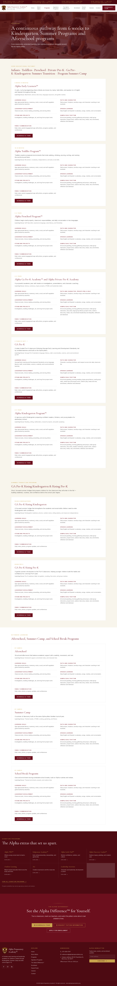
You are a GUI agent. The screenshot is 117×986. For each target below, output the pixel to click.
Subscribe (101, 961)
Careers (91, 8)
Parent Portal (84, 8)
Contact (98, 8)
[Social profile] (3, 966)
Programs (47, 8)
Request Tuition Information (70, 925)
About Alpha (39, 8)
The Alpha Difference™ (66, 8)
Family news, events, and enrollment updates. (99, 952)
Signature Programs (55, 8)
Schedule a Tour (108, 8)
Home (32, 8)
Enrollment (77, 8)
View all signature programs (13, 881)
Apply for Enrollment (58, 930)
